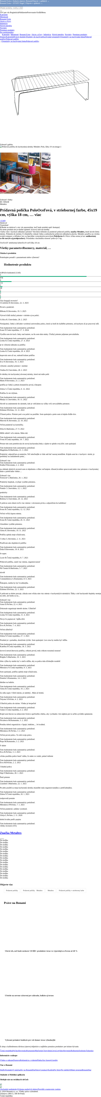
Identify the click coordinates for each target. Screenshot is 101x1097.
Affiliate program (75, 1070)
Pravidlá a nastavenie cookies (49, 1089)
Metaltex (51, 890)
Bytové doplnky (20, 37)
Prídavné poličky (12, 39)
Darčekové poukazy (40, 1070)
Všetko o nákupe (6, 1060)
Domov (3, 37)
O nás (15, 1070)
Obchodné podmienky (8, 1089)
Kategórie (10, 37)
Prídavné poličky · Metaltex (32, 890)
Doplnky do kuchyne (34, 37)
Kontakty (9, 1070)
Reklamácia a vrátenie (28, 1060)
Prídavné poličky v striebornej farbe (71, 890)
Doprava (16, 1060)
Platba (39, 1060)
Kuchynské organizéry (51, 37)
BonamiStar (86, 1070)
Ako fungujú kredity (50, 1060)
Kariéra (51, 1070)
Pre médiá (65, 1070)
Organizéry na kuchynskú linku (72, 37)
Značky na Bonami (24, 1070)
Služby (2, 1070)
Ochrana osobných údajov (27, 1089)
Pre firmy (57, 1070)
